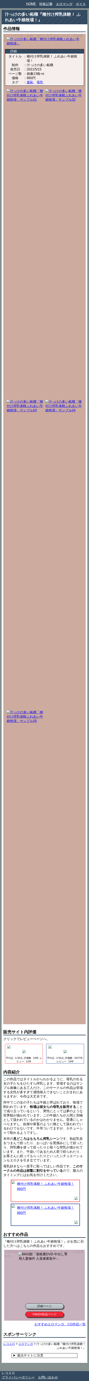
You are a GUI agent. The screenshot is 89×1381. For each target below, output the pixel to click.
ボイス (81, 4)
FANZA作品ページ (45, 1314)
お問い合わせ (48, 1377)
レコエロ (8, 1373)
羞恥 (30, 82)
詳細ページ (44, 1306)
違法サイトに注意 (30, 1355)
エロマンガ (64, 4)
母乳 (40, 82)
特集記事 (46, 4)
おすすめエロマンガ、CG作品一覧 (60, 1324)
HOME (31, 4)
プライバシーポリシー (18, 1377)
